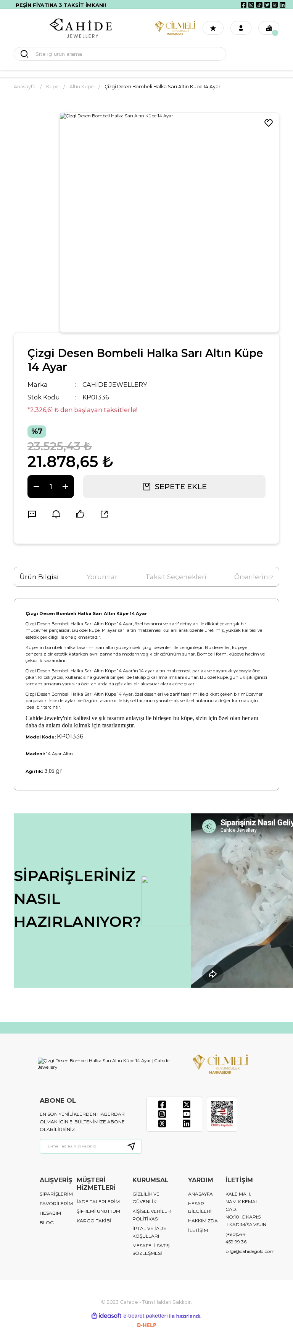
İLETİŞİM (198, 1230)
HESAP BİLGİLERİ (200, 1207)
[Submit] (134, 1146)
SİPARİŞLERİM (56, 1194)
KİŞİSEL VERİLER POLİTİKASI (151, 1215)
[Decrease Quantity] (36, 486)
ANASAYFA (200, 1194)
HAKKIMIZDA (203, 1221)
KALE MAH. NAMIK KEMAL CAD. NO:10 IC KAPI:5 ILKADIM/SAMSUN (245, 1209)
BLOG (47, 1222)
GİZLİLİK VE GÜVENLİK (145, 1197)
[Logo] (80, 28)
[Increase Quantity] (65, 486)
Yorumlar (102, 577)
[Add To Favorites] (268, 123)
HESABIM (50, 1213)
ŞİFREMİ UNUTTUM (98, 1211)
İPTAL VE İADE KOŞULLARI (149, 1232)
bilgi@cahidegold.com (250, 1251)
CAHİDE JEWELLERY (114, 384)
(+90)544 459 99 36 (235, 1238)
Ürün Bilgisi (39, 577)
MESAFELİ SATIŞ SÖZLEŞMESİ (150, 1249)
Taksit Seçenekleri (175, 577)
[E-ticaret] (145, 1316)
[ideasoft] (106, 1316)
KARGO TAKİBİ (94, 1221)
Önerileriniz (254, 577)
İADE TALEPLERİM (98, 1201)
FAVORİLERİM (56, 1203)
